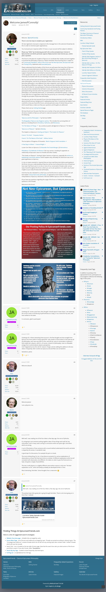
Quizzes (7, 62)
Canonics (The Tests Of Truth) (92, 143)
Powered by (53, 583)
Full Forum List (88, 178)
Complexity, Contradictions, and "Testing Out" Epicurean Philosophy (91, 258)
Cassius (14, 25)
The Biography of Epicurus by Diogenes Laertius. (35, 121)
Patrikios (85, 205)
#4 (74, 362)
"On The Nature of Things (29, 126)
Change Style (99, 558)
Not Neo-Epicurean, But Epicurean (61, 62)
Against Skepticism (89, 150)
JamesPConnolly (33, 38)
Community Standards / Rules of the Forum (36, 62)
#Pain (88, 312)
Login (91, 5)
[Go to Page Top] (103, 586)
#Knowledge (90, 302)
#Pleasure (90, 310)
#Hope (92, 342)
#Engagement (91, 315)
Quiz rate (7, 64)
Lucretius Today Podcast (90, 137)
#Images (89, 288)
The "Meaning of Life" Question (92, 152)
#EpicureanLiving (92, 317)
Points (6, 58)
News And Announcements (91, 134)
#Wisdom (93, 324)
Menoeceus (56, 123)
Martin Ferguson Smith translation (55, 141)
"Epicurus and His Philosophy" (30, 118)
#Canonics (87, 299)
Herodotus (41, 123)
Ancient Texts (87, 163)
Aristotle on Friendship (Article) (92, 208)
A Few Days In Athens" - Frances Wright (33, 144)
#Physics (86, 281)
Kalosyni (85, 210)
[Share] (75, 29)
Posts (6, 60)
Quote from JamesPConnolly (33, 486)
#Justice (92, 330)
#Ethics (86, 307)
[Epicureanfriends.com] (18, 8)
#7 (74, 481)
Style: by (53, 586)
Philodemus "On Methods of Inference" (33, 150)
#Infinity (89, 290)
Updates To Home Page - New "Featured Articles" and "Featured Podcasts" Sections (91, 191)
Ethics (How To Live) (89, 145)
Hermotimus (63, 147)
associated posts (46, 64)
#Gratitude (93, 344)
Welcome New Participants (91, 173)
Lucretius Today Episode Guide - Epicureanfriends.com (34, 516)
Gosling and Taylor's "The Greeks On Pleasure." (51, 132)
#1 (74, 34)
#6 (74, 435)
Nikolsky (43, 129)
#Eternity (89, 293)
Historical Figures (88, 161)
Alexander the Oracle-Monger (49, 147)
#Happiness (90, 319)
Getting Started (38, 108)
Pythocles (47, 123)
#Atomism (90, 284)
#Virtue (89, 321)
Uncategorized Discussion (91, 154)
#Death (89, 297)
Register (96, 5)
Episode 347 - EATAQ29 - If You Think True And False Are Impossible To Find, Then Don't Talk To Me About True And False (92, 228)
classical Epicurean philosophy (37, 174)
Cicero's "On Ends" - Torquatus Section (32, 135)
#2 (74, 308)
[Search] (101, 5)
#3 (74, 334)
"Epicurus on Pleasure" (28, 129)
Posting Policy (28, 64)
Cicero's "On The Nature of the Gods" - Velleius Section (37, 138)
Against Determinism (90, 147)
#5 (74, 398)
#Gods (89, 286)
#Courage (93, 328)
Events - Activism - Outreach (92, 176)
